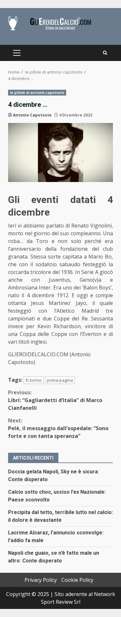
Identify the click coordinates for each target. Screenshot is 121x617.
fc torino (33, 380)
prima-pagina (60, 380)
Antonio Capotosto (32, 115)
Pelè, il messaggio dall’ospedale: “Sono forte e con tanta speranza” (58, 428)
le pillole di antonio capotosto (37, 92)
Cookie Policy (77, 579)
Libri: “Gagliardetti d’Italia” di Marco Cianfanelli (55, 400)
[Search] (105, 53)
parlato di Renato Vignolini (79, 225)
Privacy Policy (41, 579)
